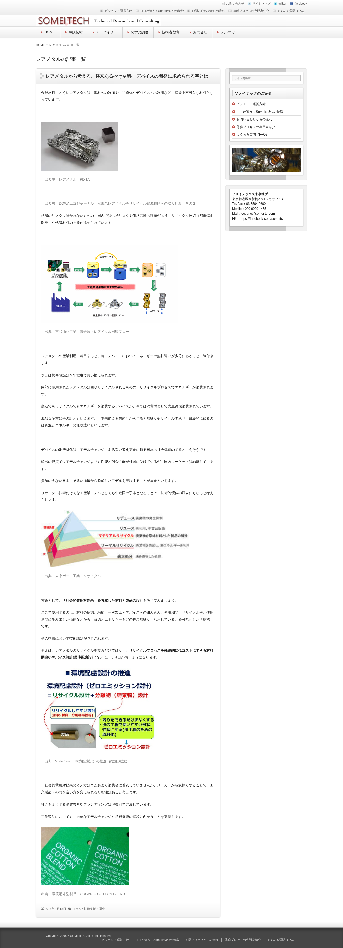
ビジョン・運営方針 (118, 11)
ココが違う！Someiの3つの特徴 (162, 11)
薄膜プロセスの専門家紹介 (251, 11)
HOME (49, 32)
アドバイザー (106, 32)
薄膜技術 (76, 32)
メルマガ (228, 32)
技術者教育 (171, 32)
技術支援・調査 (94, 909)
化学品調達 (139, 32)
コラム (76, 909)
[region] (266, 160)
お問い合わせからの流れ (208, 11)
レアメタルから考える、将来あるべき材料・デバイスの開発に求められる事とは (127, 76)
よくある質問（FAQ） (292, 11)
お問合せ (200, 32)
